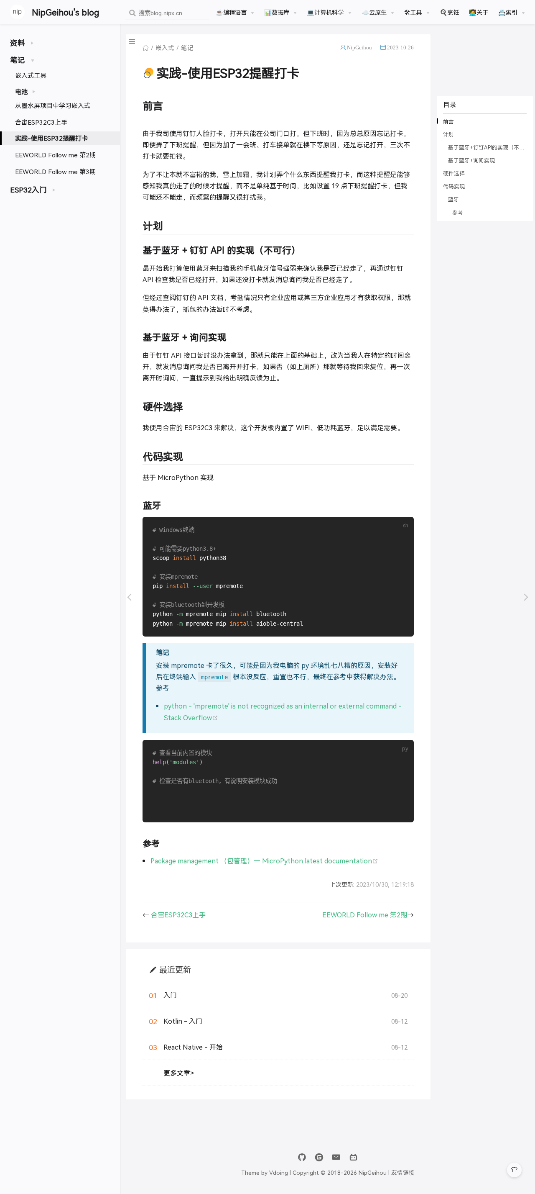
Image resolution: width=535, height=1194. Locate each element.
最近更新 (175, 969)
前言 (448, 122)
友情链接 (403, 1172)
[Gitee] (319, 1157)
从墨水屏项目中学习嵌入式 (52, 105)
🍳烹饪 (449, 12)
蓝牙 (453, 199)
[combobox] (167, 13)
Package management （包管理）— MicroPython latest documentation (264, 860)
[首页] (146, 47)
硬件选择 (454, 173)
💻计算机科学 (325, 12)
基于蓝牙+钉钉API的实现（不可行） (486, 147)
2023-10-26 (400, 47)
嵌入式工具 (30, 75)
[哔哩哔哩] (353, 1157)
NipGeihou (359, 47)
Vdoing (278, 1172)
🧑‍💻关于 (478, 12)
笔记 (187, 47)
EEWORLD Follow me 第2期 (55, 154)
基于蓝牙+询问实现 (471, 160)
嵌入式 (164, 47)
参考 (457, 212)
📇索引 (507, 12)
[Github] (302, 1157)
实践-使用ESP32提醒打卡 (51, 138)
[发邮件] (336, 1157)
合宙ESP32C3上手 (41, 122)
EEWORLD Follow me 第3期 (55, 171)
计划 (448, 135)
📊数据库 (276, 12)
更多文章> (178, 1073)
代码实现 (454, 186)
